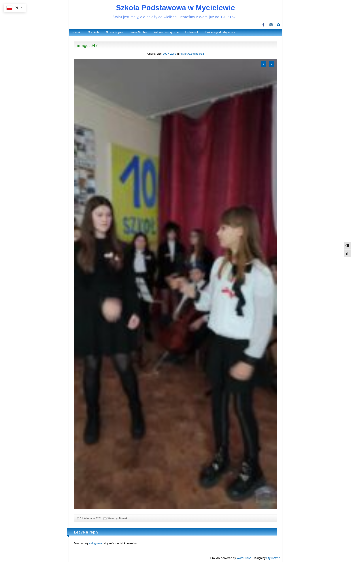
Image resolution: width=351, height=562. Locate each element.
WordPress (244, 558)
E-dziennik (192, 32)
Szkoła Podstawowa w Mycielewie (175, 8)
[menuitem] (76, 32)
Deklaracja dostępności (220, 32)
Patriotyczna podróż (192, 53)
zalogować (96, 543)
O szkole (93, 32)
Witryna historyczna (166, 32)
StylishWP (273, 558)
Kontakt (76, 32)
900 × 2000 (169, 53)
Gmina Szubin (138, 32)
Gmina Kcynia (114, 32)
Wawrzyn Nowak (117, 518)
